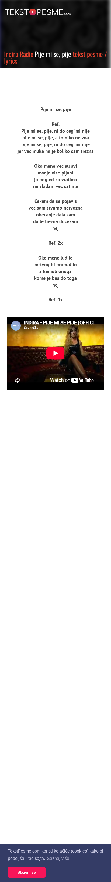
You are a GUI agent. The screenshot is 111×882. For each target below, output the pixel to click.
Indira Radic (18, 54)
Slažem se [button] (27, 872)
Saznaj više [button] (58, 858)
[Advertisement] (50, 82)
